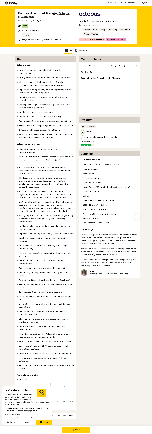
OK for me (44, 422)
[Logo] (11, 3)
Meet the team (117, 39)
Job (70, 50)
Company (83, 50)
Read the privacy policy (12, 414)
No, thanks (11, 422)
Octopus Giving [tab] (118, 66)
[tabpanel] (109, 91)
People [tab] (130, 66)
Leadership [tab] (104, 66)
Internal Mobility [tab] (89, 66)
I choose (27, 422)
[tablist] (109, 66)
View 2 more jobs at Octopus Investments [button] (55, 415)
